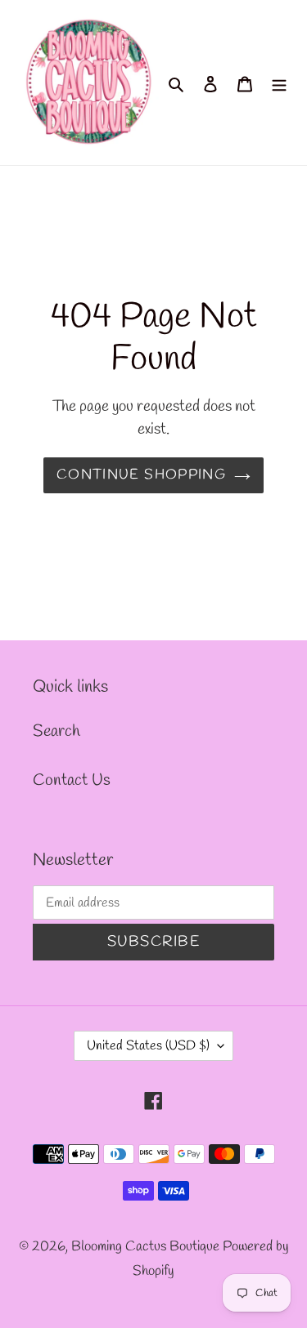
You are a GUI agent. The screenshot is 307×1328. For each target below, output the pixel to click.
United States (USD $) (148, 1045)
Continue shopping (141, 475)
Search (56, 731)
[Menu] (279, 82)
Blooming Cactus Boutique (147, 1246)
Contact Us (72, 780)
